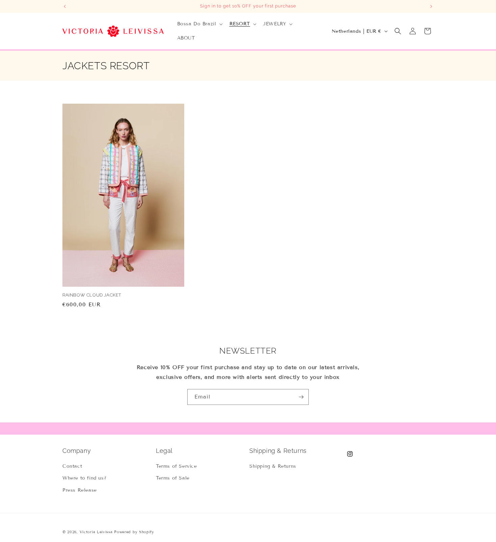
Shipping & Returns (272, 466)
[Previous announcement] (64, 6)
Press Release (79, 490)
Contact (72, 466)
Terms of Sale (173, 478)
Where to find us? (84, 478)
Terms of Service (176, 466)
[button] (199, 24)
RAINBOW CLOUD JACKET (91, 295)
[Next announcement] (431, 6)
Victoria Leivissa (96, 532)
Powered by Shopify (134, 532)
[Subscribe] (301, 397)
